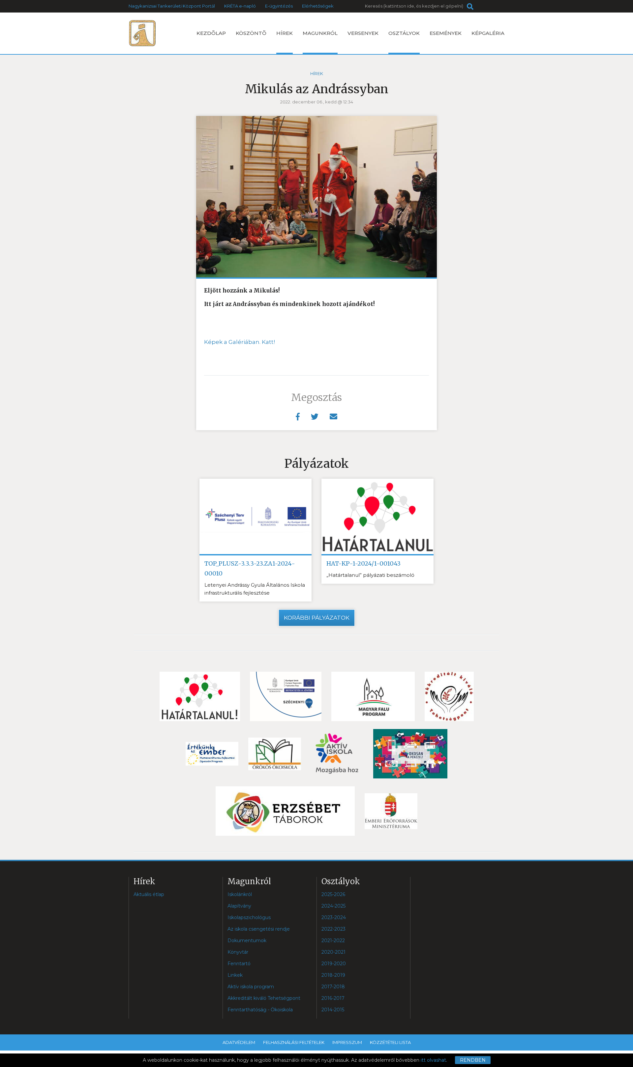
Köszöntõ (251, 33)
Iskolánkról (239, 894)
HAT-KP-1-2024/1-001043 (363, 563)
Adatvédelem (239, 1042)
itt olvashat (433, 1060)
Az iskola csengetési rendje (258, 929)
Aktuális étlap (149, 894)
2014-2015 (332, 1010)
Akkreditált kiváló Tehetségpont (263, 998)
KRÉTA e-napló (240, 6)
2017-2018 (333, 987)
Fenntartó (239, 964)
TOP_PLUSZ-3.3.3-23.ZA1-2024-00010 (249, 568)
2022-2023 (333, 929)
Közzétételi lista (390, 1042)
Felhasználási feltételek (293, 1042)
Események (446, 33)
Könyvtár (237, 952)
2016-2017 (333, 998)
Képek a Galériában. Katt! (239, 342)
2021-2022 (333, 940)
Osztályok (404, 33)
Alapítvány (239, 906)
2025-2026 (333, 894)
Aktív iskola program (250, 987)
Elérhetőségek (318, 6)
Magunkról (320, 33)
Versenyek (362, 33)
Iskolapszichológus (249, 917)
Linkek (235, 975)
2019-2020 (333, 964)
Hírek (284, 33)
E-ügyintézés (279, 6)
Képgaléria (487, 33)
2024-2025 (333, 906)
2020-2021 (333, 952)
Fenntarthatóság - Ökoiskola (260, 1010)
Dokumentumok (246, 940)
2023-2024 (333, 917)
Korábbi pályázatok (316, 617)
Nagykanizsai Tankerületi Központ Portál (172, 6)
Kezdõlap (211, 33)
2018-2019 (333, 975)
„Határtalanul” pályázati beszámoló (370, 575)
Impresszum (347, 1042)
